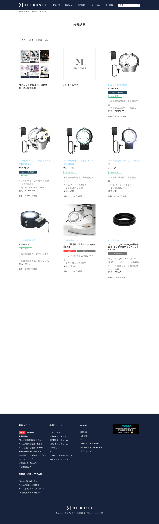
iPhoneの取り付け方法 (28, 481)
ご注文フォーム (56, 432)
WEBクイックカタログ (59, 459)
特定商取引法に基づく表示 (91, 447)
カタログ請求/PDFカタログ (61, 455)
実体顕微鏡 (23, 436)
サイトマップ (85, 451)
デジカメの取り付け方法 (29, 485)
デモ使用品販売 (25, 467)
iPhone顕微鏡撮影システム (30, 440)
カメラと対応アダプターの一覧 (32, 489)
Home (21, 11)
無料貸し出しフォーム (59, 440)
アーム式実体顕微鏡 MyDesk (31, 448)
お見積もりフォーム (58, 436)
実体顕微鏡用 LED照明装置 (30, 451)
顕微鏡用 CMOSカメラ (28, 463)
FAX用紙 (53, 448)
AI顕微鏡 (27, 432)
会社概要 (84, 436)
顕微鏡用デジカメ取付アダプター (32, 455)
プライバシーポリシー (89, 444)
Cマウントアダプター (28, 459)
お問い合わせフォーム (59, 444)
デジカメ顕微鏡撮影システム (31, 444)
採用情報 (84, 432)
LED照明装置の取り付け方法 (31, 493)
